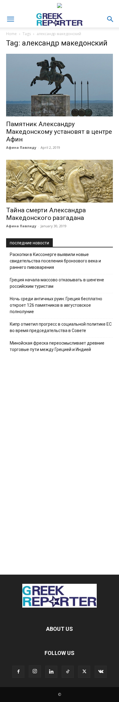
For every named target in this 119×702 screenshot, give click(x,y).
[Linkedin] (51, 672)
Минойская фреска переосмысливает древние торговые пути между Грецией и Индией (57, 346)
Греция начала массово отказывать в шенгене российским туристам (57, 283)
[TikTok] (68, 672)
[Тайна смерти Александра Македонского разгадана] (59, 181)
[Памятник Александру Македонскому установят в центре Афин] (59, 85)
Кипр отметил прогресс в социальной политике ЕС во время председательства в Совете (61, 327)
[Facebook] (18, 672)
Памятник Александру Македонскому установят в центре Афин (59, 131)
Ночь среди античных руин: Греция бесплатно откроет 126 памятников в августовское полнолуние (56, 305)
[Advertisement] (59, 462)
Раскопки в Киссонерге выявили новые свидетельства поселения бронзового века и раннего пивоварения (55, 261)
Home (11, 33)
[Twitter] (84, 672)
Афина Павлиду (21, 147)
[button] (10, 19)
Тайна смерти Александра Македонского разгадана (46, 214)
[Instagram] (35, 671)
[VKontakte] (101, 672)
